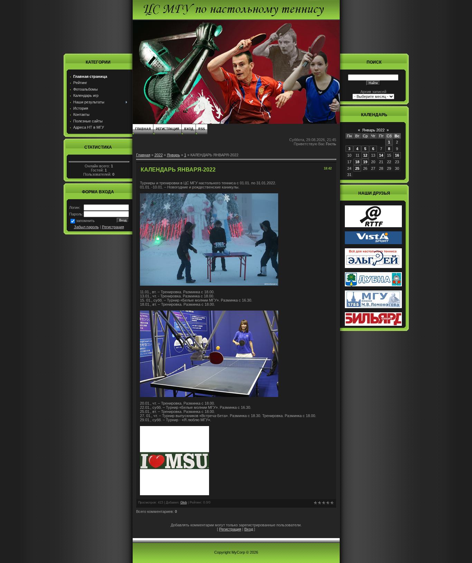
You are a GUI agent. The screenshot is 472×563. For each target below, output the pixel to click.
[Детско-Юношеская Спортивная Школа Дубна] (373, 285)
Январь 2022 (373, 130)
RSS (201, 129)
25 (357, 168)
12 (365, 155)
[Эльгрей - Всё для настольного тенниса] (373, 267)
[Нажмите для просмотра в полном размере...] (209, 284)
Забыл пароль (86, 227)
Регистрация (113, 227)
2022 (158, 155)
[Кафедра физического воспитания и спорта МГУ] (373, 307)
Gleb (183, 502)
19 (365, 162)
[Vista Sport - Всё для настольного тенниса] (373, 243)
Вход (188, 129)
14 (381, 155)
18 (357, 162)
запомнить (85, 221)
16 (397, 155)
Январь (173, 155)
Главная (143, 129)
